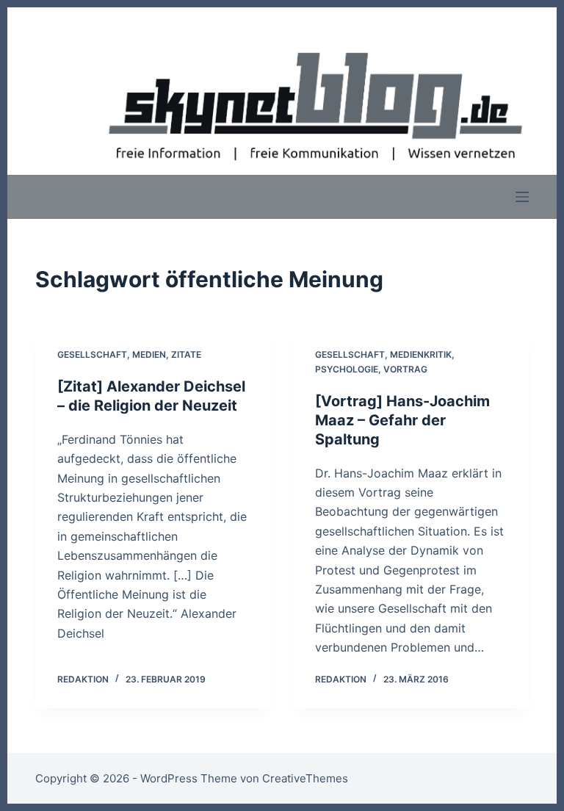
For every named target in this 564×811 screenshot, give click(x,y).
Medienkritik (421, 354)
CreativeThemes (305, 778)
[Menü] (522, 196)
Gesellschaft (92, 354)
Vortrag (405, 369)
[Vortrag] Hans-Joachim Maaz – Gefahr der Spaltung (402, 420)
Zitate (186, 354)
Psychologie (346, 369)
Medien (149, 354)
